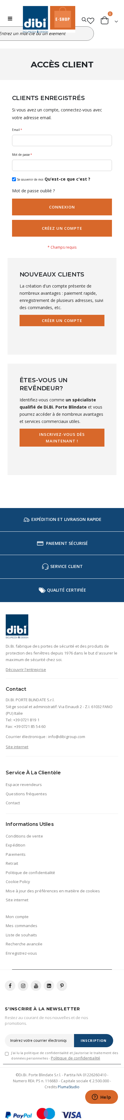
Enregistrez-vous (21, 953)
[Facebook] (10, 985)
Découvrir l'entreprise (26, 669)
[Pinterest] (62, 985)
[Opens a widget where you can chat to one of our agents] (101, 1097)
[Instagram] (23, 985)
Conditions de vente (24, 836)
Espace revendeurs (24, 784)
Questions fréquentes (26, 793)
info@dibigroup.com (66, 736)
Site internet (17, 746)
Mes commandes (21, 925)
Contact (13, 802)
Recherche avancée (24, 944)
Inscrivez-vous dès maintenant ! (62, 438)
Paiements (16, 854)
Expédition (15, 845)
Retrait (12, 863)
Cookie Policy (18, 881)
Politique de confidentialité (30, 872)
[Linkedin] (49, 985)
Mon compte (17, 916)
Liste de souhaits (21, 935)
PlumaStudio (68, 1086)
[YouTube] (36, 985)
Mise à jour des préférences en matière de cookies (53, 891)
